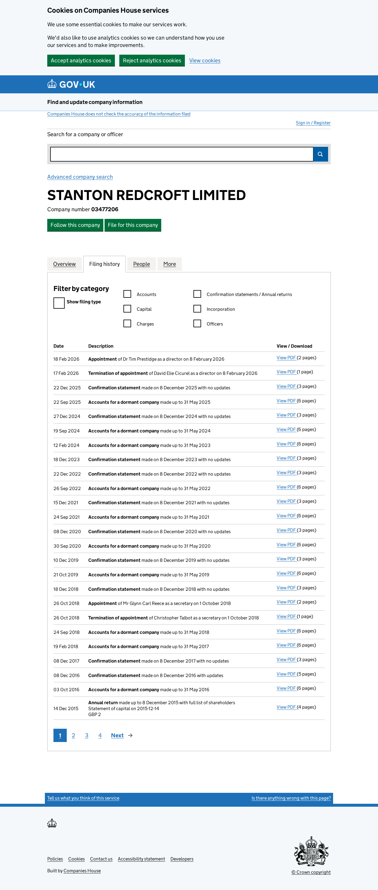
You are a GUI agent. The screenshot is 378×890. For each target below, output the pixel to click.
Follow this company (75, 225)
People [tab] (141, 264)
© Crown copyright (311, 872)
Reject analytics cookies (152, 60)
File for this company (133, 225)
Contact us (101, 859)
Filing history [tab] (104, 264)
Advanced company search (80, 176)
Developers (181, 859)
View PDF (287, 357)
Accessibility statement (141, 859)
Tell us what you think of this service (83, 798)
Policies (55, 859)
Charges (145, 324)
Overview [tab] (64, 264)
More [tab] (169, 264)
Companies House (82, 870)
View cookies (205, 60)
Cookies (76, 859)
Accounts (146, 294)
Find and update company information (95, 102)
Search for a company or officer (85, 134)
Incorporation (221, 309)
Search (320, 154)
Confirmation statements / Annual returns (249, 294)
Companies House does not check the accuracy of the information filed (118, 114)
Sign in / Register (313, 123)
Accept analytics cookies (81, 60)
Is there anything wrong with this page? (291, 798)
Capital (144, 309)
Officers (215, 324)
